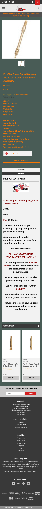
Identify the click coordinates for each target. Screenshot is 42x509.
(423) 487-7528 (9, 2)
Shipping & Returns (21, 427)
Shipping (21, 445)
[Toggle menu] (3, 8)
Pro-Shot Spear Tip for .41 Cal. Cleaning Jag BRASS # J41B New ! (10, 366)
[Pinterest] (18, 165)
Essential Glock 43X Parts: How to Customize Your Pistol (21, 461)
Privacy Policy (21, 438)
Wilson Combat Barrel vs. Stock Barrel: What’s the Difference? (21, 464)
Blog (21, 448)
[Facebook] (4, 165)
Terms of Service (21, 443)
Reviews (21, 173)
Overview (21, 170)
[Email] (8, 165)
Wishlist (21, 422)
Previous (36, 326)
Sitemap (29, 507)
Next (39, 326)
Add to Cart (11, 378)
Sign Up (23, 424)
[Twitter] (14, 165)
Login (17, 424)
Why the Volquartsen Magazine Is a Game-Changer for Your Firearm (21, 467)
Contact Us (21, 451)
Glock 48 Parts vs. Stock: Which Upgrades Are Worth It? (21, 471)
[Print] (11, 165)
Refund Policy (21, 440)
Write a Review (8, 97)
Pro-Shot (5, 359)
